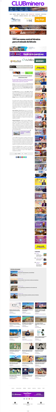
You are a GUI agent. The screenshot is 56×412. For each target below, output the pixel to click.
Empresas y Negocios (23, 15)
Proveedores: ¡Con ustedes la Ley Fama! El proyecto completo (27, 324)
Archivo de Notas (18, 388)
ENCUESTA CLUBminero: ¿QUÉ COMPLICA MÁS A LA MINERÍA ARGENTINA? (40, 310)
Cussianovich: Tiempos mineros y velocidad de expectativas (15, 351)
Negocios (23, 14)
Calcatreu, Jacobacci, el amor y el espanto (27, 337)
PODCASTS (23, 353)
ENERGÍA (29, 388)
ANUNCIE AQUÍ (31, 14)
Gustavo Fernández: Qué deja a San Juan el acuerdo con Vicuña (27, 363)
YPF (22, 153)
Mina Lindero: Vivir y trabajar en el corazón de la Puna (15, 376)
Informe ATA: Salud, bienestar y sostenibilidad (26, 272)
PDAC (30, 15)
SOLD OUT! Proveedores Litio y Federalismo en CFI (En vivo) (27, 376)
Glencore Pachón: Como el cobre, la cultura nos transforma (28, 280)
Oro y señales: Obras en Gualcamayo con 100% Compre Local (40, 324)
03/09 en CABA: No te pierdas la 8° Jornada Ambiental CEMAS (40, 337)
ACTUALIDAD (16, 15)
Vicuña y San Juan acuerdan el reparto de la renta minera (40, 363)
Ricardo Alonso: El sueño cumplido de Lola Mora (39, 351)
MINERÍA (11, 313)
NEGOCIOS (34, 388)
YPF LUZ (25, 153)
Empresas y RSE (35, 15)
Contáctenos (43, 14)
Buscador (38, 14)
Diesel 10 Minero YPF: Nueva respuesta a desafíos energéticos (15, 324)
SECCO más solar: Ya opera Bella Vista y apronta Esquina (15, 363)
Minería (14, 14)
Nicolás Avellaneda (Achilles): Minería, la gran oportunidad (27, 351)
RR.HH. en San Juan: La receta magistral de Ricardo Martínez (15, 310)
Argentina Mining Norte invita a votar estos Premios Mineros (40, 376)
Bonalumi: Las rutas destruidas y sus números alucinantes (15, 337)
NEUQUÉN (19, 153)
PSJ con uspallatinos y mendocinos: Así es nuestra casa (27, 287)
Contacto (13, 388)
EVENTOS (40, 15)
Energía (18, 14)
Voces (27, 14)
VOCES (10, 353)
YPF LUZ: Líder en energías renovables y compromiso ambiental (25, 132)
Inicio (11, 14)
